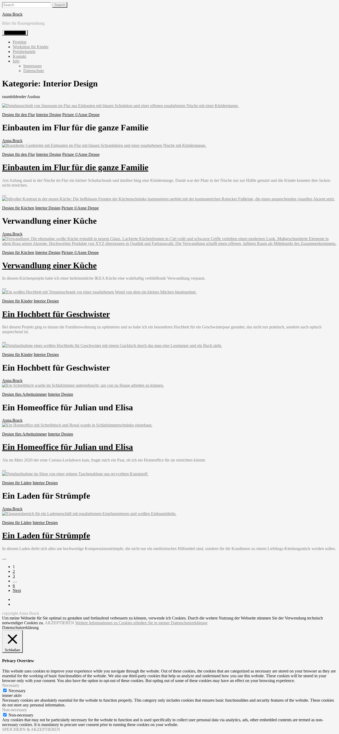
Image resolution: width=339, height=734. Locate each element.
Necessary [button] (10, 685)
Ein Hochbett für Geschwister (56, 314)
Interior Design (48, 114)
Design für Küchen (18, 208)
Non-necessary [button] (14, 709)
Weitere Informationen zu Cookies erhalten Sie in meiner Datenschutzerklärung (141, 623)
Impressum (32, 66)
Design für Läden (17, 483)
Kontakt (19, 56)
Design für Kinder (17, 301)
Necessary (17, 690)
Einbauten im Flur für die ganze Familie (75, 167)
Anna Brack (12, 14)
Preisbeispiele (24, 51)
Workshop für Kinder (30, 47)
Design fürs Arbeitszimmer (24, 394)
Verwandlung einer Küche (49, 265)
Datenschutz (33, 70)
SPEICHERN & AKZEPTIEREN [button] (31, 729)
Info (16, 61)
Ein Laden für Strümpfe (46, 535)
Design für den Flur (18, 114)
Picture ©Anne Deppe (81, 114)
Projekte (19, 42)
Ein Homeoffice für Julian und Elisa (67, 447)
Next (17, 590)
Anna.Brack (12, 140)
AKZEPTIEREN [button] (59, 623)
